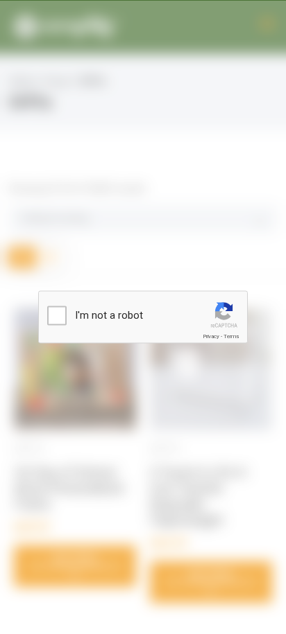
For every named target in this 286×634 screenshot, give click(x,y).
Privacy (211, 336)
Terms (231, 336)
